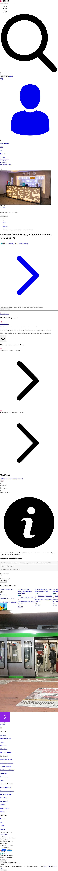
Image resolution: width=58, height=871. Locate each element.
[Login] (29, 109)
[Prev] (0, 728)
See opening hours (4, 314)
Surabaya (5, 226)
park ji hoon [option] (6, 11)
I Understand (3, 870)
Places (4, 222)
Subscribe (3, 861)
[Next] (1, 728)
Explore (6, 77)
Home (4, 219)
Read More (3, 336)
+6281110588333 (4, 834)
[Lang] (0, 73)
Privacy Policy (47, 866)
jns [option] (3, 10)
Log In (1, 79)
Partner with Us (4, 76)
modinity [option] (5, 8)
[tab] (29, 563)
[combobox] (29, 7)
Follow (2, 481)
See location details (5, 309)
